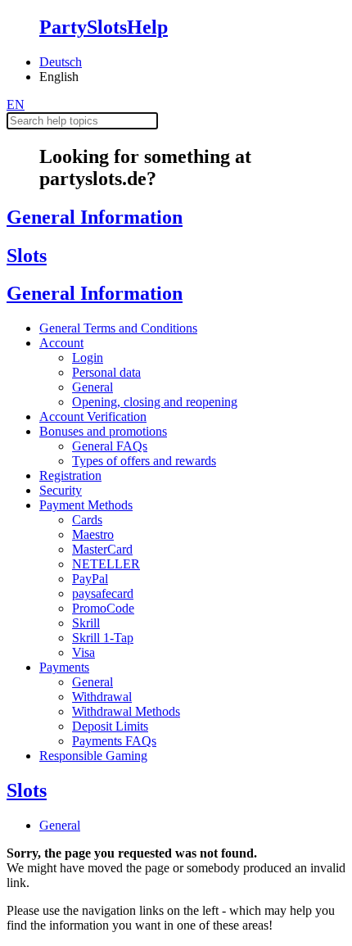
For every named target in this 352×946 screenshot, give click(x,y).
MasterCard (102, 549)
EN (16, 104)
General (92, 387)
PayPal (90, 579)
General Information (95, 217)
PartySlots (103, 27)
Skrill (86, 623)
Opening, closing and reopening (154, 402)
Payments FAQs (114, 741)
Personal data (106, 372)
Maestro (93, 534)
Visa (83, 652)
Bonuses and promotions (103, 431)
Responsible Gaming (93, 756)
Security (60, 490)
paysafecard (102, 593)
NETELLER (106, 564)
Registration (70, 475)
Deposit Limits (110, 726)
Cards (87, 520)
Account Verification (93, 416)
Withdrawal (102, 697)
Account (61, 343)
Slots (27, 255)
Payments (64, 667)
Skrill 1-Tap (102, 638)
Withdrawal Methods (126, 711)
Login (87, 357)
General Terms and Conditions (118, 328)
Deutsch (60, 62)
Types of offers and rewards (144, 461)
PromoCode (103, 608)
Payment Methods (86, 505)
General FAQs (109, 446)
